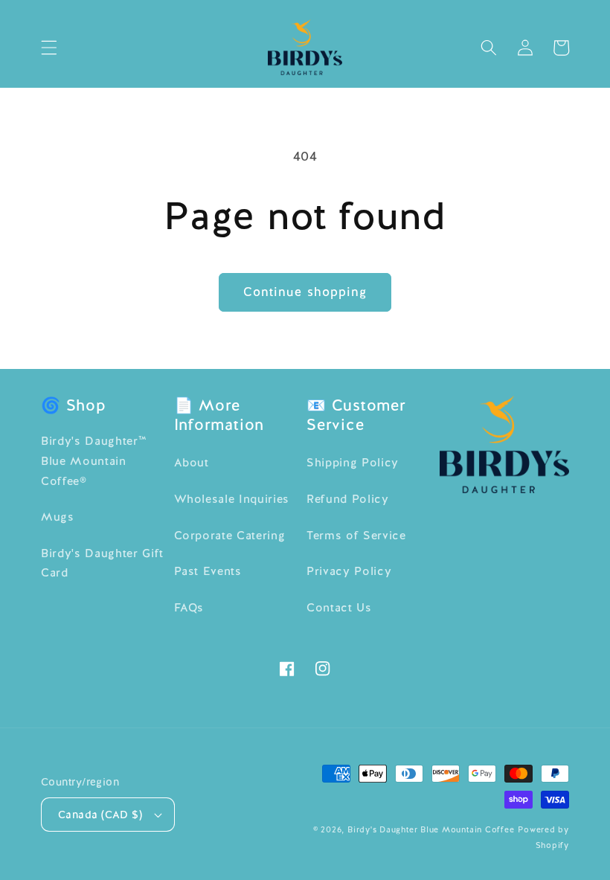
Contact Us (339, 607)
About (191, 462)
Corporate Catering (230, 535)
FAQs (189, 607)
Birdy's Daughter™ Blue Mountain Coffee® (94, 461)
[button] (49, 47)
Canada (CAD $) (100, 814)
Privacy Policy (348, 571)
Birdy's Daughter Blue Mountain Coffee (431, 829)
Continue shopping (305, 291)
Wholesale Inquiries (232, 499)
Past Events (208, 571)
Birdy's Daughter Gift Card (102, 563)
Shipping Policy (352, 462)
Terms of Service (356, 535)
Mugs (57, 517)
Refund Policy (347, 499)
